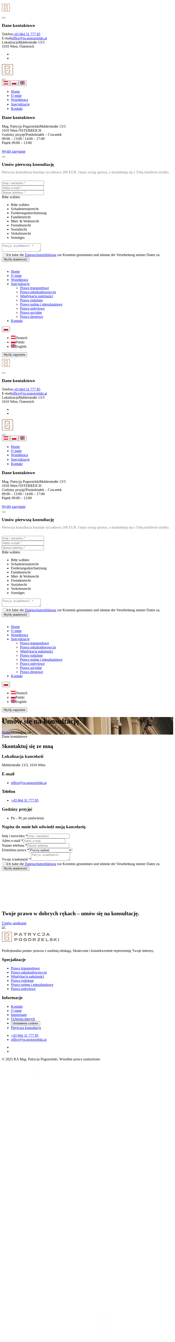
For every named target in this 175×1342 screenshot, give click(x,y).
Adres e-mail (12, 841)
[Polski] (14, 83)
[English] (22, 83)
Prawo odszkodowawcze (29, 972)
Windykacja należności (27, 976)
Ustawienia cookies (25, 1023)
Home (15, 91)
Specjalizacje (20, 104)
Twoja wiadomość (16, 859)
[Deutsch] (6, 83)
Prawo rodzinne (22, 980)
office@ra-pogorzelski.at (29, 38)
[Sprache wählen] (6, 329)
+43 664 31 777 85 (26, 34)
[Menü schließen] (3, 17)
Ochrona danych (23, 1019)
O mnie (16, 96)
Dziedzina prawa (15, 850)
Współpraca (19, 100)
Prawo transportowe (25, 968)
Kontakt (17, 109)
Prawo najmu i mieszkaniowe (32, 985)
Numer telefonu (14, 845)
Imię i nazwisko (14, 836)
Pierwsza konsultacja (26, 1028)
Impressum (19, 1015)
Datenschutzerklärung (40, 255)
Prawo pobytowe (23, 989)
